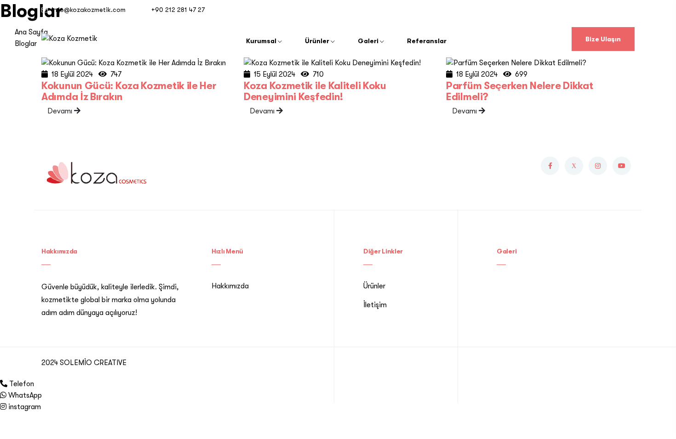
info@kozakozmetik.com (89, 9)
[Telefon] (3, 384)
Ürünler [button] (318, 41)
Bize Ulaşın (603, 39)
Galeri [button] (369, 41)
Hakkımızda (230, 286)
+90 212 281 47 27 (178, 9)
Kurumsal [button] (262, 41)
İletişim (375, 305)
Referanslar (427, 41)
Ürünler (374, 286)
